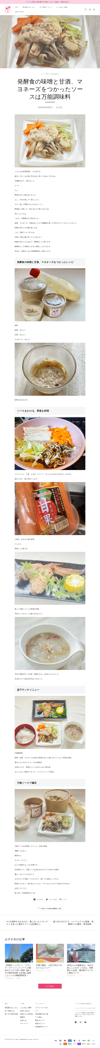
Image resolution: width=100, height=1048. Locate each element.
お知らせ (23, 1020)
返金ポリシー (40, 1023)
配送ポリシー (40, 1020)
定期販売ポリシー (41, 1027)
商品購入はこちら (11, 1008)
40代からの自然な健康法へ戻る (51, 908)
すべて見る (50, 986)
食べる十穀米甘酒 (11, 1014)
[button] (85, 9)
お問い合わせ (25, 1011)
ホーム (42, 74)
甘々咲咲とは (10, 1011)
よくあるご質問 (25, 1008)
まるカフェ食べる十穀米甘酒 (18, 1039)
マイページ (24, 1023)
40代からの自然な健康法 (52, 74)
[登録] (94, 1008)
